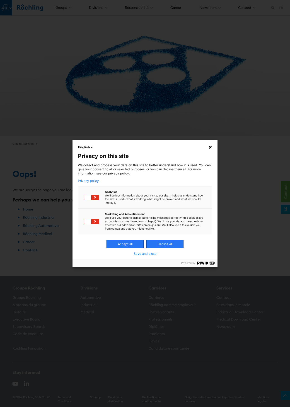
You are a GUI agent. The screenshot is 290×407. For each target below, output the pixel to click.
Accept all (125, 244)
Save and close (145, 253)
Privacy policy (88, 181)
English (84, 147)
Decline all (164, 244)
